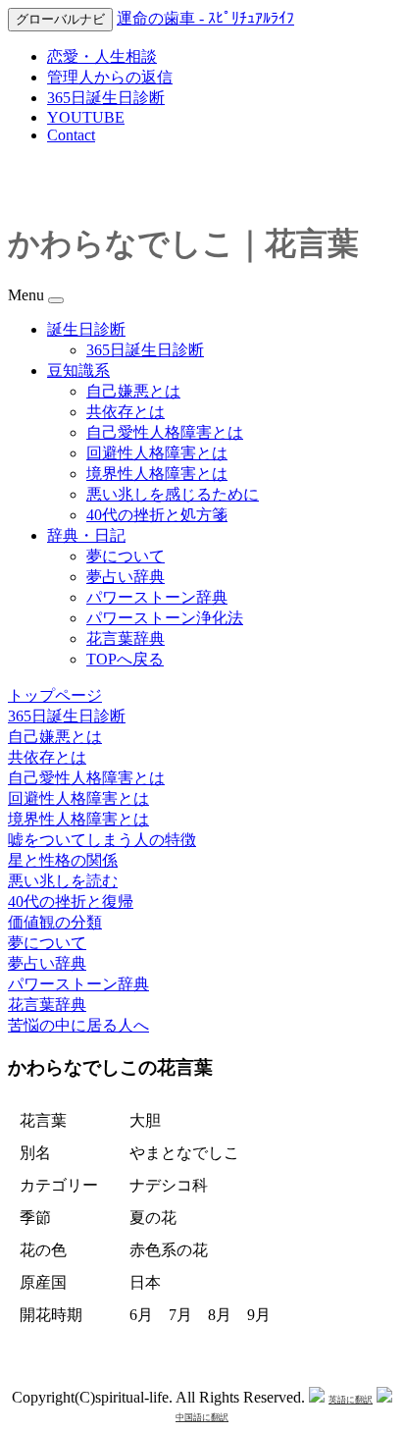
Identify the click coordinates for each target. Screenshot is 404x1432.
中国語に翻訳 (202, 1417)
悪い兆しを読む (63, 881)
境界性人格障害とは (156, 473)
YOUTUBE (86, 117)
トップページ (55, 695)
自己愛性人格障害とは (164, 432)
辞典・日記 (86, 535)
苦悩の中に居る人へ (78, 1025)
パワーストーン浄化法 (164, 618)
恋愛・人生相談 (102, 56)
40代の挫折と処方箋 (156, 514)
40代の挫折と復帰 (70, 901)
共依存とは (125, 411)
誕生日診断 (86, 329)
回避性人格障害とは (156, 453)
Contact (71, 135)
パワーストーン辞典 (156, 597)
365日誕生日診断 (106, 97)
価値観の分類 (55, 922)
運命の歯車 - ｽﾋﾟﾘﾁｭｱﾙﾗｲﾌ (205, 18)
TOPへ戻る (125, 659)
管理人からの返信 (110, 77)
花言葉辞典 (125, 638)
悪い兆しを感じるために (172, 494)
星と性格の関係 (63, 860)
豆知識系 (78, 370)
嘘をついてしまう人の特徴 (102, 839)
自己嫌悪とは (133, 391)
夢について (125, 556)
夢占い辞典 (125, 576)
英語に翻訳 (350, 1400)
